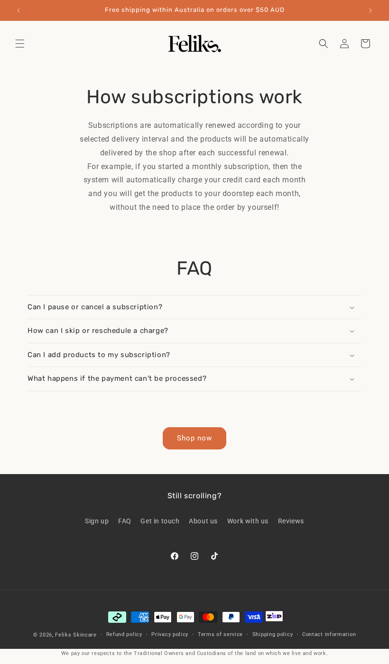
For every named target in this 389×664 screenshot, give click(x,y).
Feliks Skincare (76, 635)
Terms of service (220, 634)
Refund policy (124, 634)
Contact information (329, 634)
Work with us (248, 521)
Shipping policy (272, 634)
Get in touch (159, 521)
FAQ (124, 521)
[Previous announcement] (18, 10)
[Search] (323, 43)
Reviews (291, 521)
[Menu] (19, 43)
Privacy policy (169, 634)
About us (203, 521)
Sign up (97, 521)
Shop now (194, 438)
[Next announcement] (370, 10)
